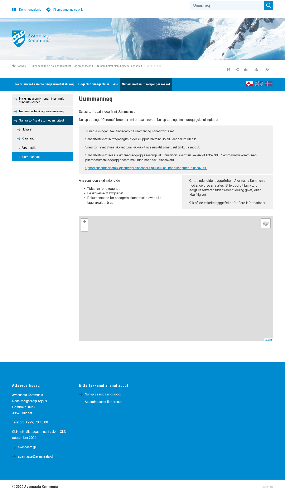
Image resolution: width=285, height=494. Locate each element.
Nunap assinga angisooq (103, 394)
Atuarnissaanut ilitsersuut (103, 402)
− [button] (84, 228)
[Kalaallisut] (249, 85)
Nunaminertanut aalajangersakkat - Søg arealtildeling (62, 65)
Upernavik (28, 147)
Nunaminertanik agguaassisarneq (41, 111)
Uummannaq (30, 157)
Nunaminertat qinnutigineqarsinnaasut (119, 65)
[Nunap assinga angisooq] (247, 70)
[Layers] (265, 223)
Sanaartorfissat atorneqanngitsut (41, 120)
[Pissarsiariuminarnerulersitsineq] (268, 70)
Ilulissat (26, 129)
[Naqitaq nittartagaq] (228, 70)
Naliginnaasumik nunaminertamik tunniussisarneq (41, 100)
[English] (259, 85)
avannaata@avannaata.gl (35, 457)
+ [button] (84, 221)
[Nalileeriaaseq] (257, 70)
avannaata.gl (27, 447)
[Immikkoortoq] (237, 70)
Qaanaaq (27, 138)
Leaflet (268, 339)
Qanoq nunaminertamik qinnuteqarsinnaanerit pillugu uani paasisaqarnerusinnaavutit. (146, 168)
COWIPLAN (267, 487)
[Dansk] (268, 85)
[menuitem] (44, 84)
